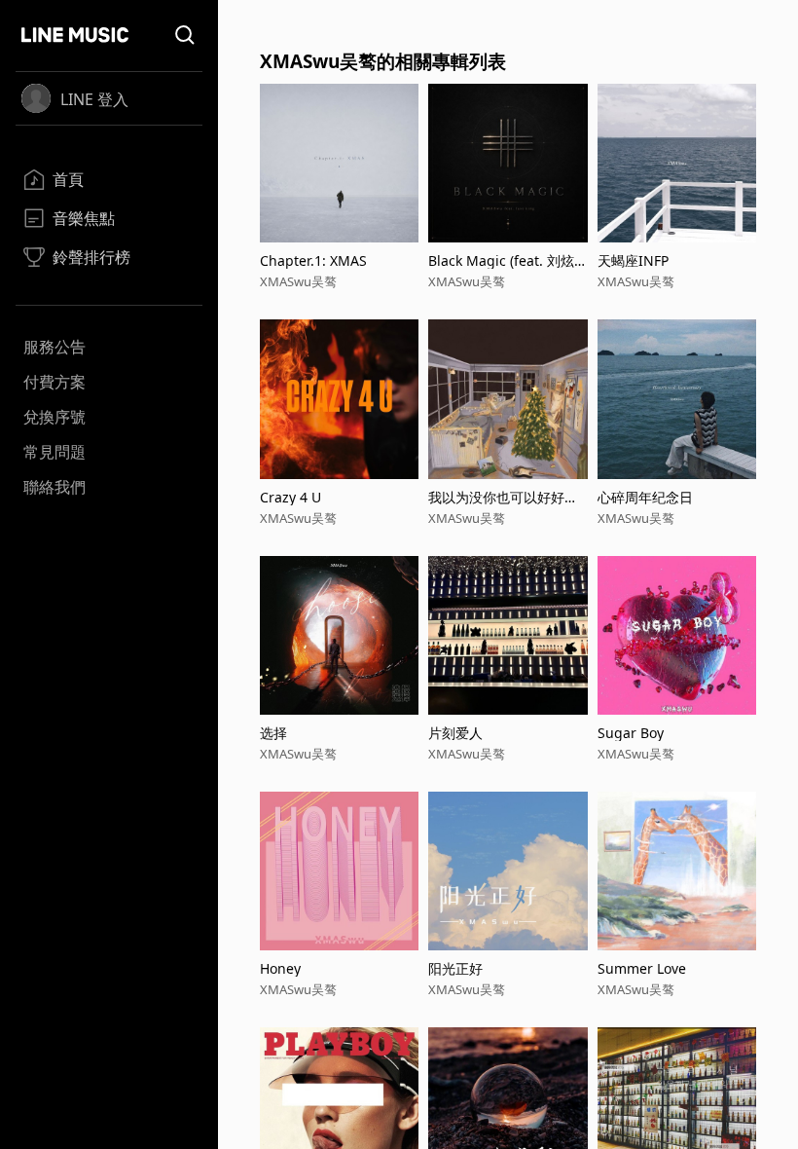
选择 (273, 732)
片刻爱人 (455, 732)
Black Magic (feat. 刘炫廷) (501, 260)
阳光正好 (455, 968)
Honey (280, 968)
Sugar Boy (631, 732)
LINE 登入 (94, 99)
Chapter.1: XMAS (313, 260)
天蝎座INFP (633, 260)
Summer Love (642, 968)
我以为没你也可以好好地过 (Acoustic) (503, 497)
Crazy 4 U (290, 497)
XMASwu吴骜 (298, 281)
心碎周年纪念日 (645, 497)
